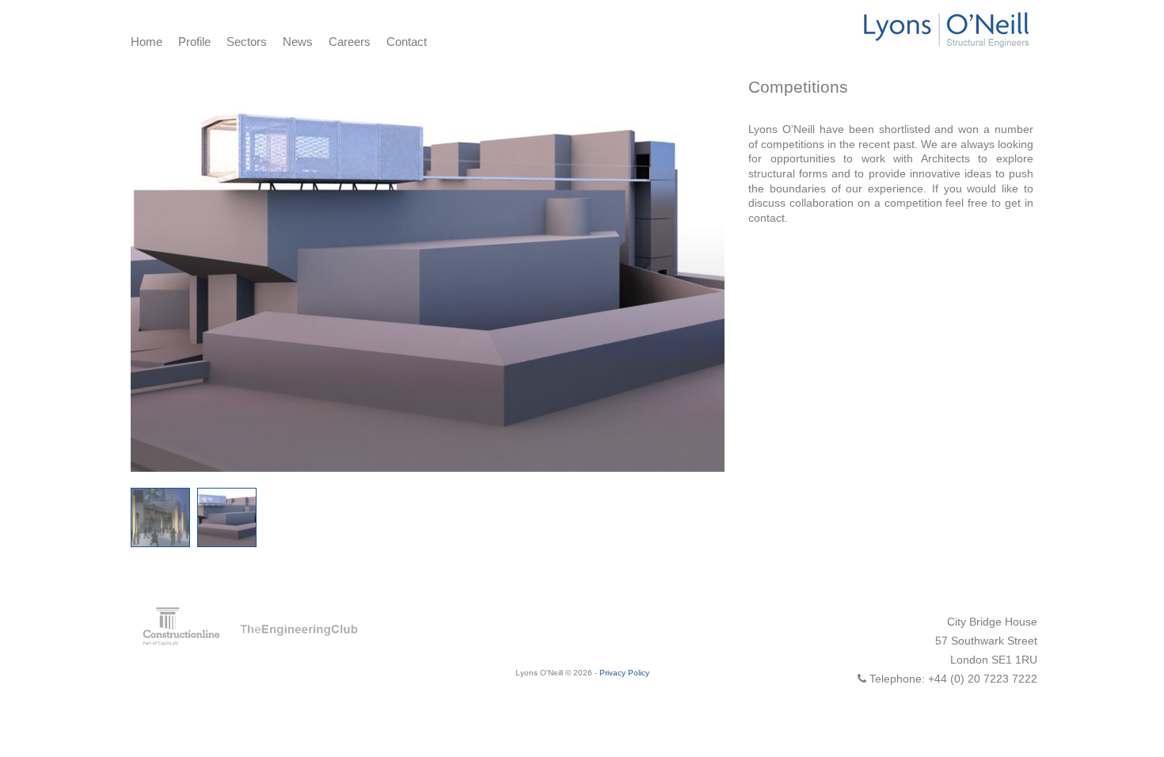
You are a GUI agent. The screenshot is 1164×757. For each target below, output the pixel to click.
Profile (194, 41)
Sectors (246, 41)
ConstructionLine (181, 626)
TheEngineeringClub (298, 630)
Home (146, 41)
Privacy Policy (624, 672)
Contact (406, 41)
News (298, 41)
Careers (350, 41)
